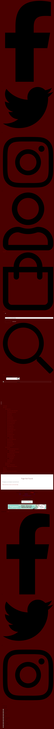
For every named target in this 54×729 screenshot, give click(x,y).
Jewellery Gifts (9, 461)
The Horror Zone (10, 424)
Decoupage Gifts (12, 450)
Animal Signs (11, 458)
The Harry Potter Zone (11, 421)
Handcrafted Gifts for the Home (12, 448)
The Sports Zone (10, 442)
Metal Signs (11, 437)
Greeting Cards (9, 460)
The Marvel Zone (10, 431)
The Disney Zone (10, 417)
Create (8, 511)
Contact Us (5, 469)
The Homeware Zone (11, 423)
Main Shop (5, 407)
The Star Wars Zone (10, 444)
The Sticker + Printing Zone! (10, 464)
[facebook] (28, 81)
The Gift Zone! (7, 447)
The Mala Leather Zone (11, 429)
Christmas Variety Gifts (11, 455)
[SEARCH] (18, 378)
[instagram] (28, 190)
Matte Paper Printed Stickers (12, 466)
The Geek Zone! (8, 409)
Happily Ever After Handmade (12, 410)
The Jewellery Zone (10, 426)
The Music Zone (10, 432)
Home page (5, 405)
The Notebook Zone (10, 434)
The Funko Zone (10, 418)
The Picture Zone (10, 436)
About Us (4, 467)
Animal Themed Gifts (10, 453)
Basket (7, 321)
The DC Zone (9, 415)
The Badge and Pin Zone (11, 412)
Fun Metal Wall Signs (10, 456)
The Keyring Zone (10, 428)
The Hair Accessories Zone (12, 420)
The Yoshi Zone (10, 445)
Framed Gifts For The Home (14, 452)
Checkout (14, 321)
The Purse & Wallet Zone (11, 439)
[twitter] (28, 132)
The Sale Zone (7, 463)
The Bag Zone (9, 413)
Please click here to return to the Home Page (10, 484)
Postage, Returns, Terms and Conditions (10, 471)
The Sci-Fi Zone (9, 440)
